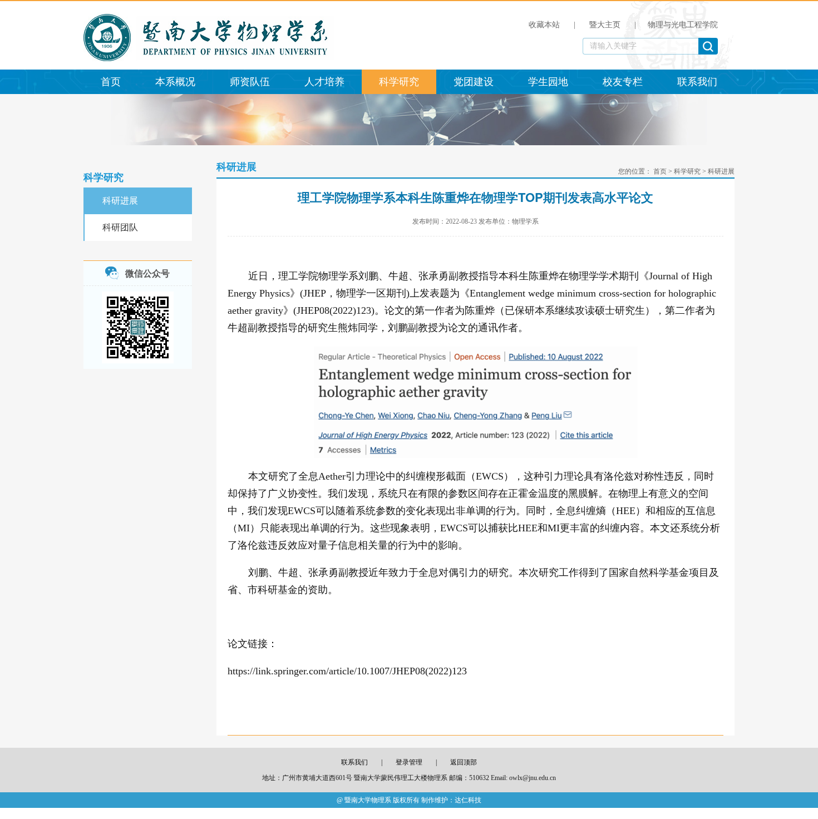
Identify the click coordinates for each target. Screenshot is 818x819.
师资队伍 (250, 81)
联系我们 (697, 81)
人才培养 (324, 81)
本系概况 (175, 81)
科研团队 (120, 227)
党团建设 (474, 81)
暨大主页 (604, 25)
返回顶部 (463, 762)
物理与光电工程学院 (683, 25)
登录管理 (409, 762)
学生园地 (548, 81)
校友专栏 (623, 81)
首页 (111, 81)
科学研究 (399, 81)
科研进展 (120, 200)
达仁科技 (468, 800)
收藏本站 (544, 25)
